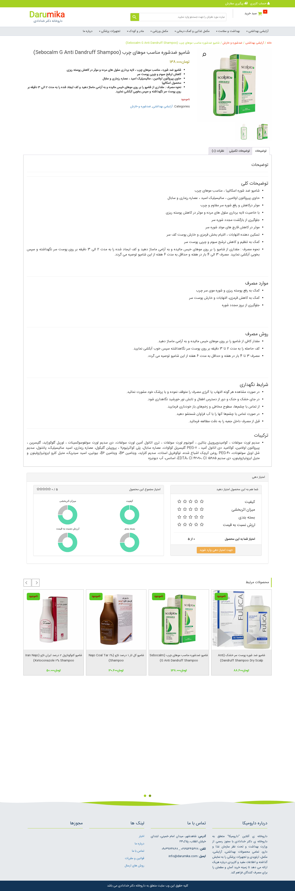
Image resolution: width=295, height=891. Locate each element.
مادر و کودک (136, 31)
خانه (269, 43)
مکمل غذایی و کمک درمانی (193, 31)
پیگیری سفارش (234, 3)
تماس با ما (138, 851)
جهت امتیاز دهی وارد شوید (216, 550)
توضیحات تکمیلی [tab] (239, 151)
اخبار (141, 836)
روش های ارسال (134, 865)
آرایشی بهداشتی (258, 31)
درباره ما (87, 31)
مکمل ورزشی (160, 31)
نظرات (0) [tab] (218, 151)
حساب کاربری (258, 3)
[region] (147, 740)
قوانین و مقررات (134, 858)
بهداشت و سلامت (229, 31)
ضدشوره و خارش (232, 43)
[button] (204, 55)
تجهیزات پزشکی (110, 31)
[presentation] (36, 583)
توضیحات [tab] (260, 151)
